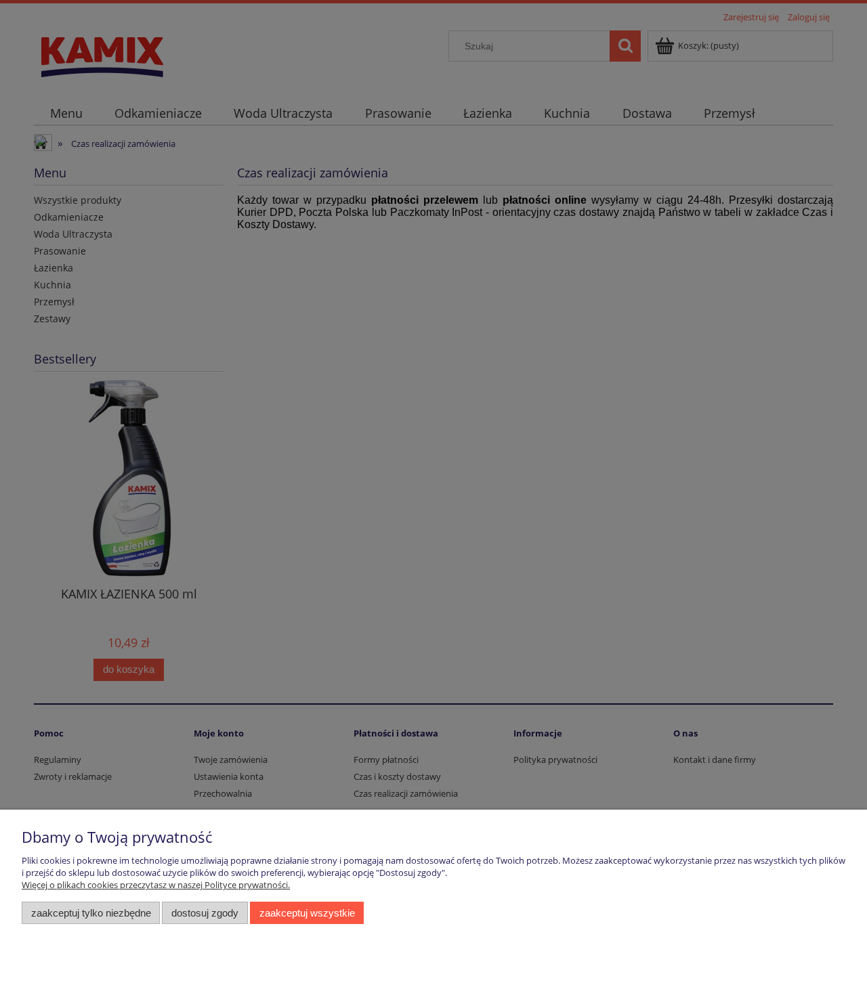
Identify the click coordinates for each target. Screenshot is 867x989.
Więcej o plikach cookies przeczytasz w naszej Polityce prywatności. (156, 885)
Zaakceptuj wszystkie (307, 913)
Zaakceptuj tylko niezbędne (91, 913)
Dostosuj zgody (204, 913)
